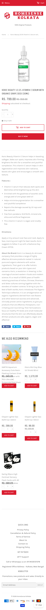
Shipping (6, 103)
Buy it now (23, 136)
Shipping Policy (23, 547)
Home (4, 34)
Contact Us (23, 544)
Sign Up (40, 585)
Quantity (5, 110)
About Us (23, 540)
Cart (42, 3)
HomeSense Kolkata (24, 596)
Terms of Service (23, 537)
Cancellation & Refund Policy (23, 533)
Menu (7, 3)
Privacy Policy (23, 530)
